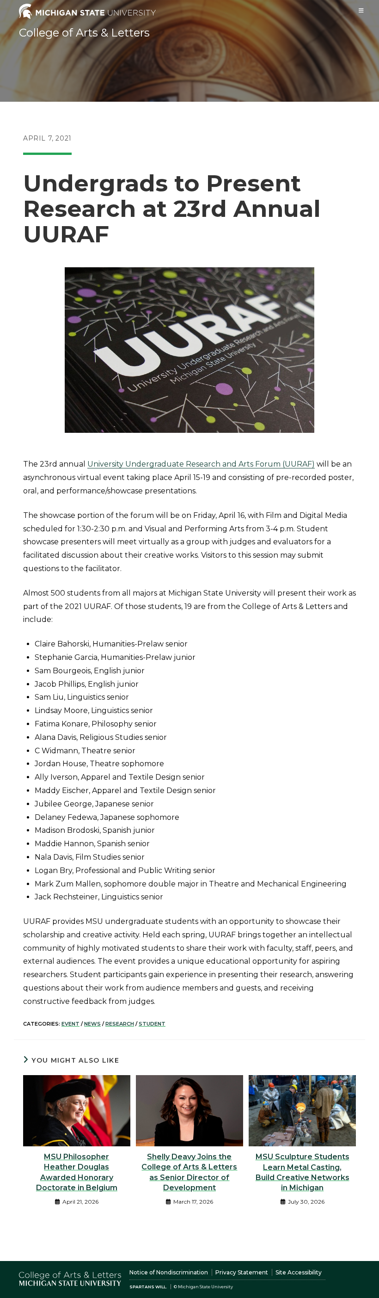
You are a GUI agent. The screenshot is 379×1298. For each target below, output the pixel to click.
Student (152, 1024)
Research (119, 1024)
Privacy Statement (241, 1272)
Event (70, 1024)
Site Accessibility (298, 1272)
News (92, 1024)
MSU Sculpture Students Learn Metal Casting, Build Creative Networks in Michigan (302, 1172)
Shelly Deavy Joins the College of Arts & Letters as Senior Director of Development (189, 1172)
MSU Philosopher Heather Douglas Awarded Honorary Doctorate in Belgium (76, 1172)
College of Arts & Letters (84, 32)
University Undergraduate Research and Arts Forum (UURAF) (201, 464)
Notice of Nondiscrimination (168, 1272)
